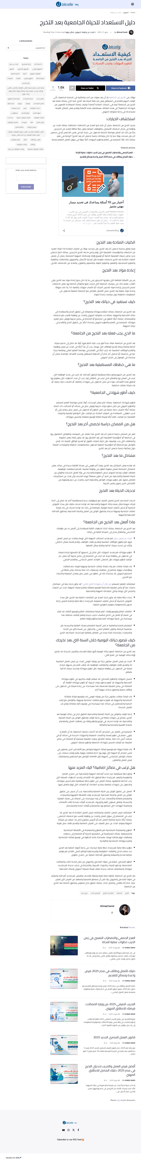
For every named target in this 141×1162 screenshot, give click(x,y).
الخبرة (25, 73)
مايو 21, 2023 (102, 32)
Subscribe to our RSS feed (69, 1139)
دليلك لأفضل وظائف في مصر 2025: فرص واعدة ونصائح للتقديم (106, 157)
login (118, 1100)
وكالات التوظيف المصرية (35, 149)
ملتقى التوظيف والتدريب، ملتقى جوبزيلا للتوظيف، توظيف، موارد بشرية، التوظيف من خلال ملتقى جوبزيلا (26, 133)
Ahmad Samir (122, 32)
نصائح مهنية (69, 32)
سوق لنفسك (25, 113)
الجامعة (119, 893)
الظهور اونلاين (28, 78)
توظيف (27, 103)
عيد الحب (10, 117)
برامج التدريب (26, 83)
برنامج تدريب (40, 98)
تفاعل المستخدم (39, 103)
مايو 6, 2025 (114, 1080)
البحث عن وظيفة (115, 12)
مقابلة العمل (19, 127)
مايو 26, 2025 (113, 980)
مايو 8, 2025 (114, 1043)
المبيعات (10, 78)
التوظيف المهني (35, 73)
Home (133, 12)
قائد (31, 122)
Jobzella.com (10, 1157)
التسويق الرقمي (37, 69)
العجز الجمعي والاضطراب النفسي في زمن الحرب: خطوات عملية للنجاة (104, 152)
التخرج (127, 893)
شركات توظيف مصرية (23, 117)
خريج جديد (84, 893)
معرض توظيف (31, 127)
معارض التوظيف (13, 122)
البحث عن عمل (13, 64)
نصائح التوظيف (15, 139)
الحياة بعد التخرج (108, 893)
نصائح (25, 139)
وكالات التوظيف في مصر (16, 149)
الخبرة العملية (15, 73)
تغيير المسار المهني (14, 98)
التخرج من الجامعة (117, 97)
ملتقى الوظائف (35, 139)
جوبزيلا (20, 103)
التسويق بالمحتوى (23, 69)
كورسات (24, 122)
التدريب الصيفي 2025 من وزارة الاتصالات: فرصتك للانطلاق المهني (110, 1006)
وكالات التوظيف (22, 144)
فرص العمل (40, 122)
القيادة (18, 78)
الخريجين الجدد (95, 893)
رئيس (24, 108)
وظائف (32, 144)
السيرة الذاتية (40, 78)
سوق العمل (37, 113)
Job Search (38, 64)
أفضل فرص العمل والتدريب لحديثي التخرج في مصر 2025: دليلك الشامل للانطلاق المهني (110, 1070)
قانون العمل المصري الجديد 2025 (114, 1037)
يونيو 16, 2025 (113, 947)
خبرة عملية (11, 103)
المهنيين (125, 12)
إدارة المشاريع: (26, 64)
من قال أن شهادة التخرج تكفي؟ (96, 584)
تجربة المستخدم (28, 98)
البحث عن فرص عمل (123, 538)
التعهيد (11, 69)
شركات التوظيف (39, 117)
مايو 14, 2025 (113, 1014)
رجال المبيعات (15, 108)
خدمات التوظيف (35, 108)
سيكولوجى (14, 113)
